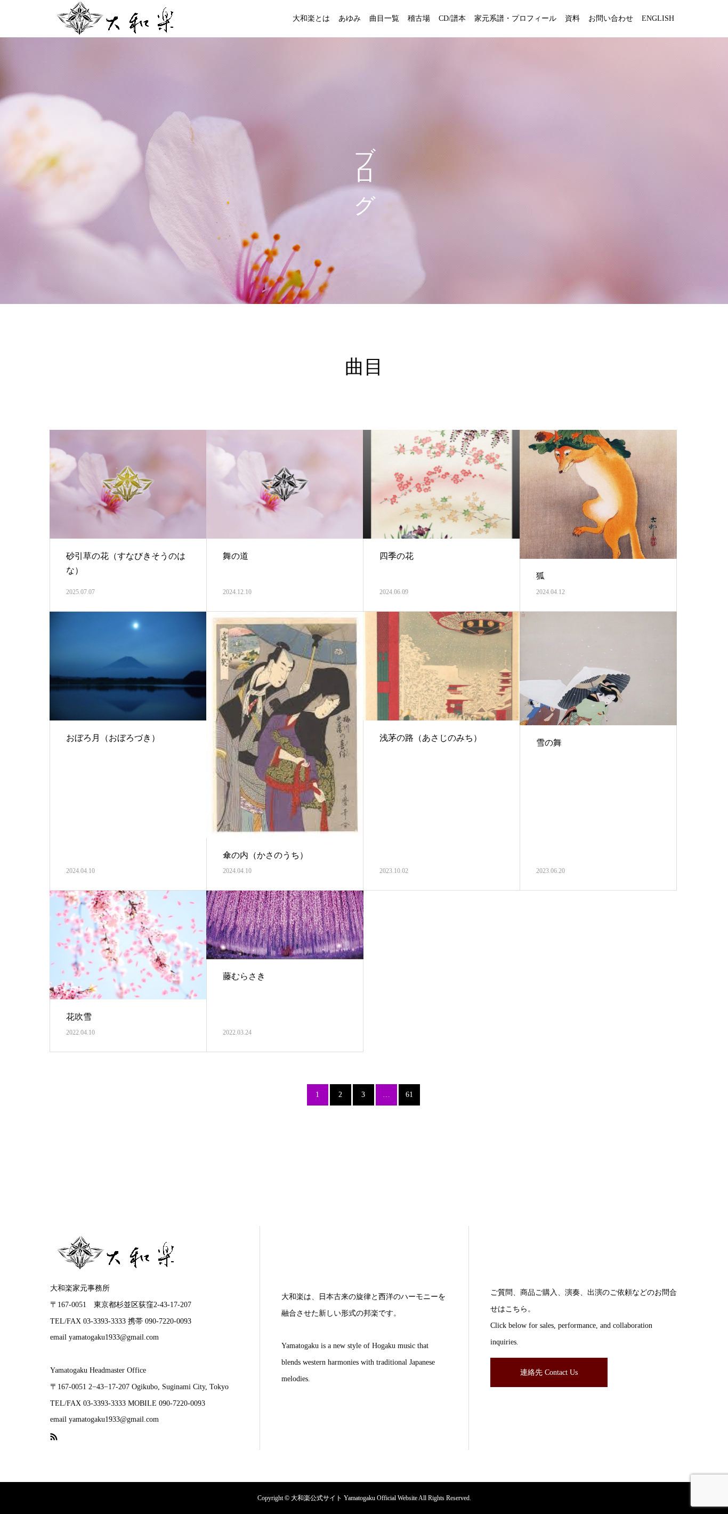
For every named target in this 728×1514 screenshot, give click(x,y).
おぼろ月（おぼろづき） (113, 737)
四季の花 (396, 555)
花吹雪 (79, 1016)
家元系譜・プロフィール (515, 18)
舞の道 (235, 555)
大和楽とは (311, 18)
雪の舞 (549, 742)
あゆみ (349, 18)
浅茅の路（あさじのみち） (430, 737)
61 (409, 1095)
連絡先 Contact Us (549, 1372)
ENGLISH (658, 18)
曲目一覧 (384, 18)
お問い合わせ (610, 18)
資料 (572, 18)
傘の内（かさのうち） (265, 855)
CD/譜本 (452, 18)
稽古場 (419, 18)
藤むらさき (244, 976)
